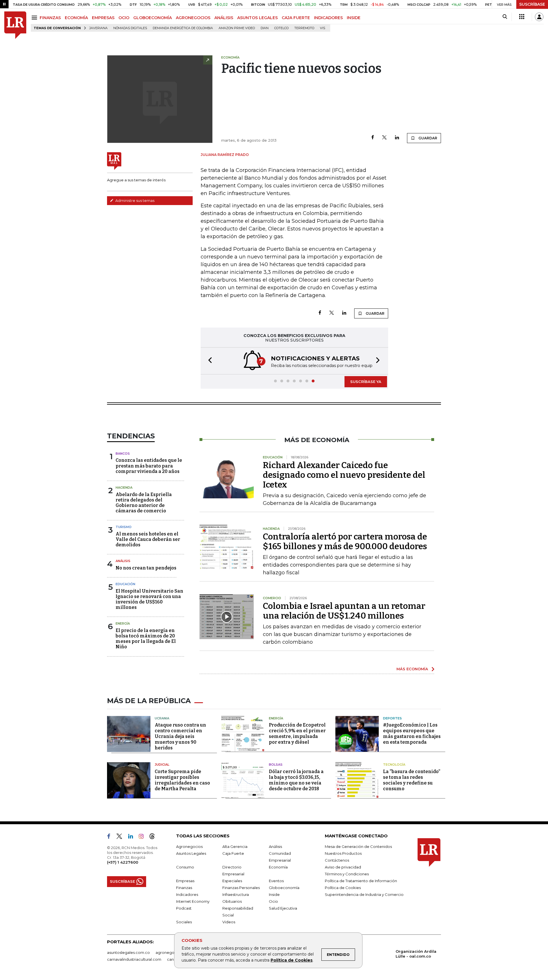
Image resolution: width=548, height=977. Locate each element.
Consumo (185, 867)
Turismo (124, 527)
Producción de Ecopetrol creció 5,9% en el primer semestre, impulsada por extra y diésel (297, 733)
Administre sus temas (134, 200)
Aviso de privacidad (343, 867)
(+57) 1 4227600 (122, 862)
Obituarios (232, 901)
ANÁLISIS (223, 17)
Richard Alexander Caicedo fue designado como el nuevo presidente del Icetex (344, 475)
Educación (125, 584)
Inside (274, 894)
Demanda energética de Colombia (183, 28)
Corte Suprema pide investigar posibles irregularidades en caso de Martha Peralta (182, 780)
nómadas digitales (130, 28)
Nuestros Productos (343, 853)
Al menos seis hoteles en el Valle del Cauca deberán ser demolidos (148, 539)
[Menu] (35, 17)
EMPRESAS (103, 17)
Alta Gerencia (234, 846)
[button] (208, 361)
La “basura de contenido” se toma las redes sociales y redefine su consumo (411, 780)
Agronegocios (189, 846)
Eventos (276, 880)
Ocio (273, 901)
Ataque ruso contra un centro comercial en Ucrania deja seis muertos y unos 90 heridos (180, 736)
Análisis (123, 561)
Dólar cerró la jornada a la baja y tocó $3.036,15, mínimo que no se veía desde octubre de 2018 (296, 780)
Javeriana (98, 28)
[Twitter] (384, 138)
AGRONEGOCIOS (193, 17)
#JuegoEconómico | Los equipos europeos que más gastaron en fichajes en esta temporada (412, 733)
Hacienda (124, 487)
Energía (123, 623)
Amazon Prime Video (237, 28)
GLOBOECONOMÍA (152, 17)
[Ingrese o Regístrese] (539, 17)
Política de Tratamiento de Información (361, 880)
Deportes (392, 718)
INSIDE (353, 17)
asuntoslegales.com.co (128, 952)
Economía (278, 867)
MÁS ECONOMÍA (412, 669)
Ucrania (162, 718)
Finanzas (184, 887)
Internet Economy (192, 901)
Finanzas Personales (241, 887)
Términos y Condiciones (347, 874)
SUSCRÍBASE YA (365, 381)
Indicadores (187, 894)
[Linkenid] (133, 837)
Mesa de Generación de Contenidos (358, 846)
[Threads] (154, 837)
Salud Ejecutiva (283, 908)
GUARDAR (427, 138)
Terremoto (304, 28)
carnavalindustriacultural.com (134, 959)
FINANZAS (50, 17)
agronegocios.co (172, 952)
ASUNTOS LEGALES (257, 17)
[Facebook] (372, 138)
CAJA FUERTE (296, 17)
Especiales (232, 880)
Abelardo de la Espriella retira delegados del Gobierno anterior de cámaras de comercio (144, 503)
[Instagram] (143, 837)
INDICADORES (328, 17)
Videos (228, 922)
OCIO (123, 17)
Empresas (185, 880)
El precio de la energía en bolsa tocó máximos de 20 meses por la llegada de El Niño (146, 639)
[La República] (15, 25)
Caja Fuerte (233, 853)
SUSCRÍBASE (532, 4)
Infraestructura (235, 894)
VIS (322, 28)
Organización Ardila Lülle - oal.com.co (416, 953)
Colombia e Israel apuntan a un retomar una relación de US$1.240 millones (344, 611)
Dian (265, 28)
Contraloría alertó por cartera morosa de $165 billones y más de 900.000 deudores (345, 541)
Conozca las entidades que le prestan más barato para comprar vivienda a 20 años (149, 466)
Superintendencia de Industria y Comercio (364, 894)
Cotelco (281, 28)
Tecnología (394, 765)
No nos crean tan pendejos (146, 568)
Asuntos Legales (191, 853)
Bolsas (276, 765)
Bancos (123, 454)
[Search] (505, 17)
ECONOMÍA (76, 17)
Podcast (184, 908)
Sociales (184, 922)
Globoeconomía (284, 887)
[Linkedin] (397, 138)
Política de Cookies (292, 960)
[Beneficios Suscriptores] (521, 17)
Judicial (162, 765)
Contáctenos (337, 860)
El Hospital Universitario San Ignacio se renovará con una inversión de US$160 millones (149, 599)
